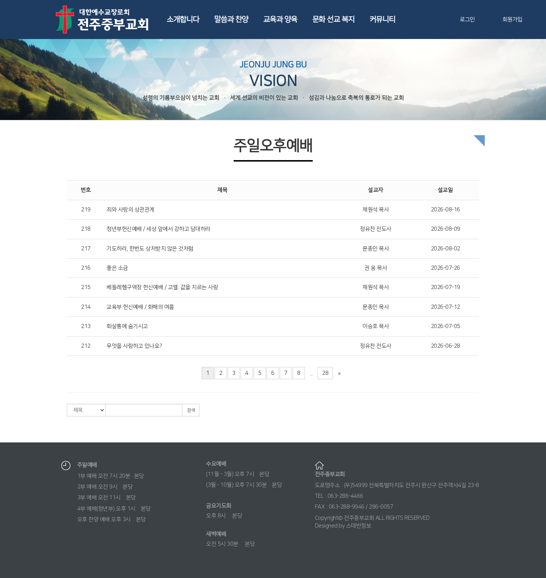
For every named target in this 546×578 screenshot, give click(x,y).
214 (86, 307)
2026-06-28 (445, 346)
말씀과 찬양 (231, 19)
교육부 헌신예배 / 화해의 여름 (140, 307)
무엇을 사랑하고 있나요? (134, 346)
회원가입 (512, 19)
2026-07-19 (445, 287)
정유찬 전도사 (375, 229)
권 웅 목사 (375, 268)
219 (86, 210)
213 (86, 326)
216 (86, 268)
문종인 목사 (376, 249)
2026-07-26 (445, 268)
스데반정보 (358, 526)
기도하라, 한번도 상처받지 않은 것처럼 (150, 249)
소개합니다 (183, 19)
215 (86, 287)
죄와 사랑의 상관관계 (131, 210)
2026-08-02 (445, 249)
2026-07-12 (445, 307)
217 (86, 249)
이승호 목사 (376, 326)
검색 (191, 410)
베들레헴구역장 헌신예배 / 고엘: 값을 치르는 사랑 (162, 287)
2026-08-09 (445, 229)
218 (86, 229)
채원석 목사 (376, 210)
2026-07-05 (445, 326)
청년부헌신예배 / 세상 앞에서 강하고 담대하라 (159, 229)
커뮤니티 (383, 19)
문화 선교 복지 (333, 19)
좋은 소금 (117, 268)
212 (86, 346)
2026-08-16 (445, 210)
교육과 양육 (280, 19)
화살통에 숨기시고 (127, 326)
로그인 (467, 19)
